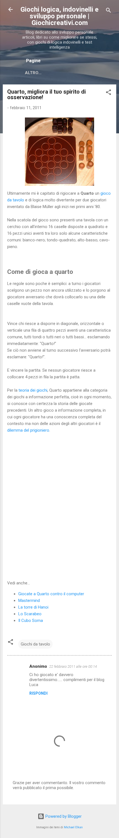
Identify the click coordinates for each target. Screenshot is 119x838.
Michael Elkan (73, 827)
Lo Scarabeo (30, 613)
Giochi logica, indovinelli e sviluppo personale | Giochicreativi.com (59, 16)
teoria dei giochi (33, 390)
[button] (108, 93)
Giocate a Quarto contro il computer (51, 593)
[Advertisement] (59, 506)
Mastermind (29, 600)
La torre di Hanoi (33, 607)
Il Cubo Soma (30, 620)
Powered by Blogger (63, 816)
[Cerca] (108, 11)
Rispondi (38, 693)
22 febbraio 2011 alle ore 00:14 (73, 666)
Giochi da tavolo (35, 644)
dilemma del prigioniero (28, 430)
